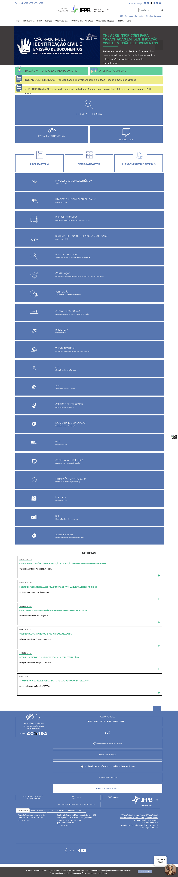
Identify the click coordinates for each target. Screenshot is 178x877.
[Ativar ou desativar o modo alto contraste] (151, 3)
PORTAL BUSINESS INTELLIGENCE (107, 788)
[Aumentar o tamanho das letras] (145, 3)
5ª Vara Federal (126, 818)
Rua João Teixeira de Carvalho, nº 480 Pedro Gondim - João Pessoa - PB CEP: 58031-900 (31, 817)
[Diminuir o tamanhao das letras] (148, 3)
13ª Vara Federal (151, 818)
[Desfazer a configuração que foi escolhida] (157, 3)
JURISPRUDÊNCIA (61, 21)
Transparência (76, 21)
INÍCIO (18, 21)
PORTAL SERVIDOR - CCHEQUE (108, 777)
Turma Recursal (152, 820)
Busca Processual (89, 114)
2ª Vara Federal (139, 815)
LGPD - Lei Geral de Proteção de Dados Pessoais (33, 798)
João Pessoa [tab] (23, 810)
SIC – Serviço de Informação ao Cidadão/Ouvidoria (140, 16)
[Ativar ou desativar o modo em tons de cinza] (154, 3)
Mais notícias (126, 139)
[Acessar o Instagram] (78, 853)
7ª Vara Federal (139, 818)
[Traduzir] (160, 3)
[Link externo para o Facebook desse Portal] (67, 853)
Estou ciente (145, 872)
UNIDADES (89, 21)
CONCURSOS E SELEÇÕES (105, 21)
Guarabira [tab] (72, 810)
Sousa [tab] (50, 810)
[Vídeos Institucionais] (84, 853)
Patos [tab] (81, 810)
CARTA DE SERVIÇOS (44, 21)
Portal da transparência (51, 136)
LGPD (129, 21)
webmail (116, 797)
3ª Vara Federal (152, 815)
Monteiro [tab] (60, 810)
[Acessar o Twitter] (73, 853)
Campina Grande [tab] (38, 810)
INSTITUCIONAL (28, 21)
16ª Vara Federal (139, 820)
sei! (107, 732)
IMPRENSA (120, 21)
